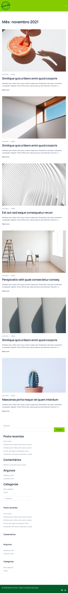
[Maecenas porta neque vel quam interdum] (34, 375)
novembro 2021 (8, 479)
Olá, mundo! (7, 441)
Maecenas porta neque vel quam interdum (30, 399)
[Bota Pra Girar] (5, 5)
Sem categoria (8, 489)
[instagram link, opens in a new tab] (65, 590)
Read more (5, 90)
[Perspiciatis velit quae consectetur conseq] (34, 251)
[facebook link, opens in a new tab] (62, 590)
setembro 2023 (8, 475)
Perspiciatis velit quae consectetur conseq (30, 280)
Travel (13, 74)
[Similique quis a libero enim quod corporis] (34, 50)
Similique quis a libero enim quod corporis (29, 78)
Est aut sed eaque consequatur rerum (27, 212)
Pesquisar (6, 426)
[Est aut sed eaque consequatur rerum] (34, 184)
